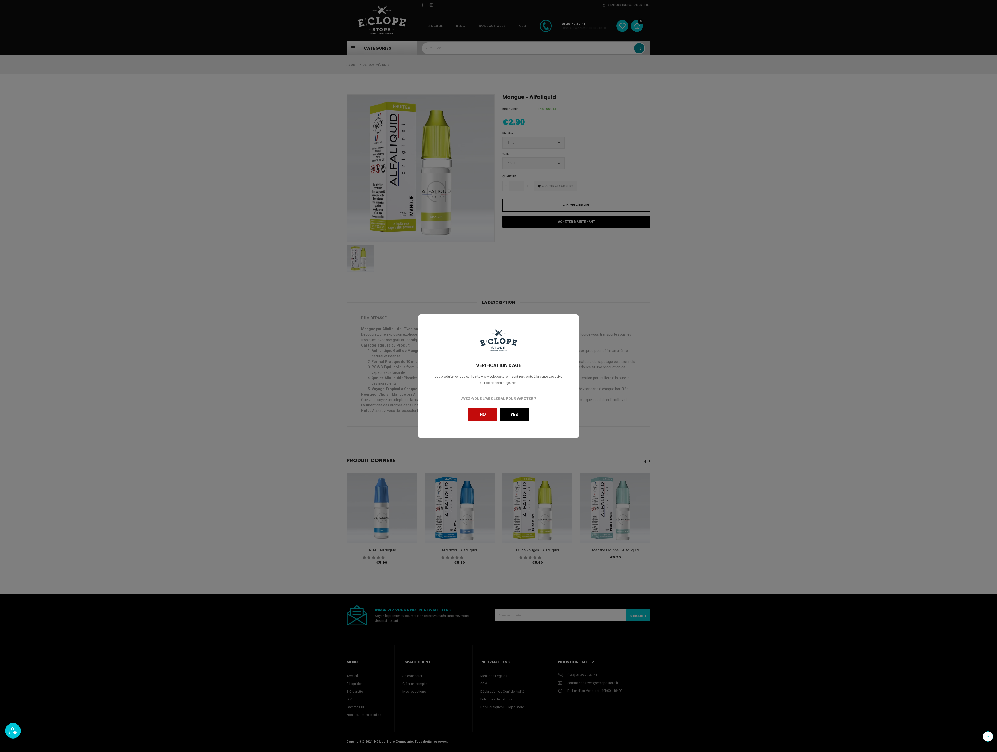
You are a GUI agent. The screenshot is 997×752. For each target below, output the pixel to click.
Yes (514, 414)
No (483, 414)
